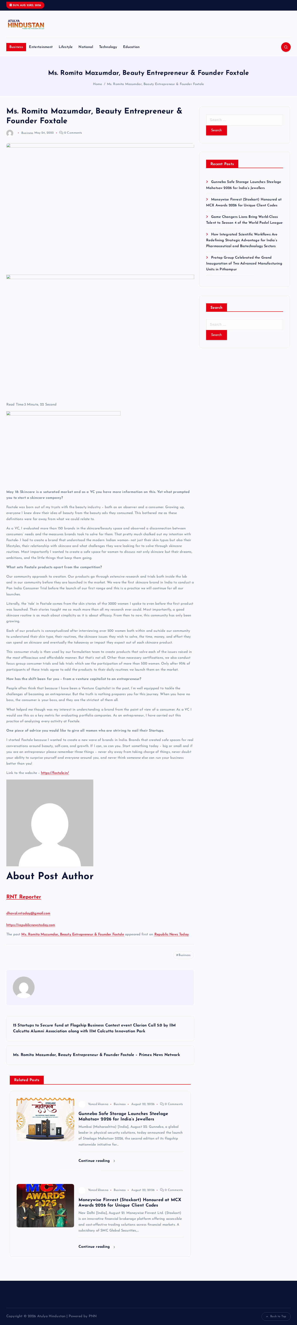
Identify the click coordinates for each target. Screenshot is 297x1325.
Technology (108, 47)
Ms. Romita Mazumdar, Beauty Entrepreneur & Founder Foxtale (155, 84)
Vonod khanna (98, 1104)
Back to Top (278, 1316)
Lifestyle (66, 47)
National (85, 47)
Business (16, 47)
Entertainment (41, 47)
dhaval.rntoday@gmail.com (28, 913)
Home (97, 84)
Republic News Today (171, 934)
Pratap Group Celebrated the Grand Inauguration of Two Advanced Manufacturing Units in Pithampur (244, 263)
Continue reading (94, 1161)
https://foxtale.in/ (55, 773)
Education (131, 47)
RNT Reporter (23, 897)
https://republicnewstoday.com (30, 925)
